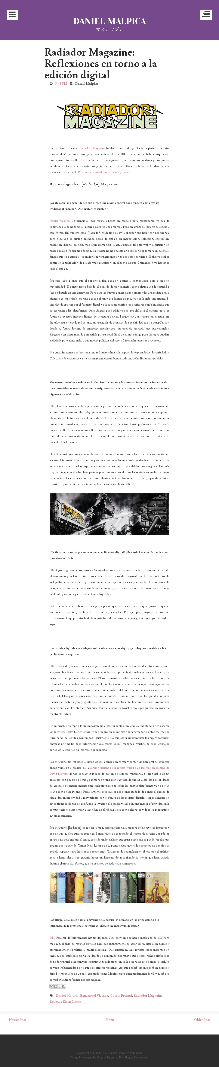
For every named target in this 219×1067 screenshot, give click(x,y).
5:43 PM (61, 83)
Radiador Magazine (148, 995)
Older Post (202, 1020)
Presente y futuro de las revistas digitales (103, 172)
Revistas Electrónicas (65, 1001)
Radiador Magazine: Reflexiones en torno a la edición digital (100, 64)
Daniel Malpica (109, 21)
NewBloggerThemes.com (134, 1057)
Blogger (137, 1053)
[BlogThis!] (55, 986)
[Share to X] (60, 986)
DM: (52, 406)
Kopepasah (88, 1057)
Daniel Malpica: (60, 221)
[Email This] (51, 986)
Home (110, 1020)
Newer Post (17, 1020)
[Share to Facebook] (64, 986)
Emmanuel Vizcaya (94, 995)
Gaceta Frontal (121, 995)
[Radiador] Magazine (92, 148)
